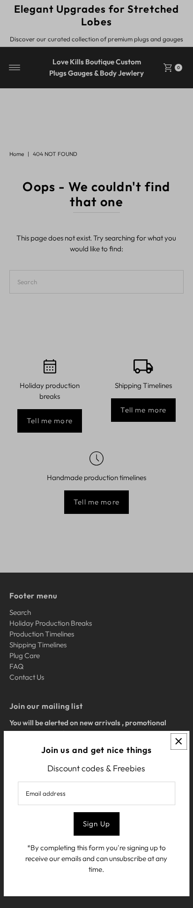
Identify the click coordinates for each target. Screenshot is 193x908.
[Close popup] (179, 741)
